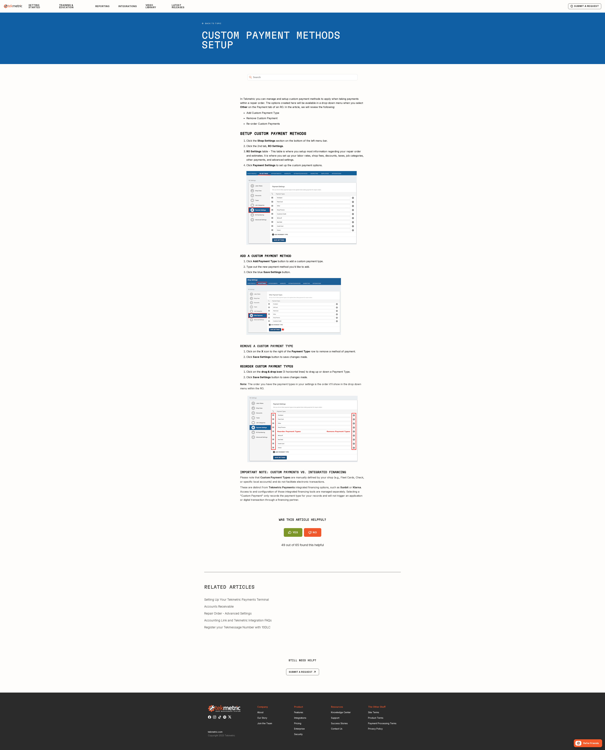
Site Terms (373, 712)
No (315, 532)
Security (298, 734)
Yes (295, 532)
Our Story (262, 717)
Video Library (151, 6)
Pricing (297, 723)
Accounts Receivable (219, 606)
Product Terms (375, 717)
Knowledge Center (341, 712)
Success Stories (339, 723)
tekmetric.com (215, 731)
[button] (41, 6)
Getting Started (34, 6)
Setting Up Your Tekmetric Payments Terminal (236, 599)
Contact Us (336, 728)
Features (298, 712)
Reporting (102, 6)
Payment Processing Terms (382, 723)
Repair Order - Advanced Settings (228, 613)
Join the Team (264, 723)
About (260, 712)
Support (335, 717)
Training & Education (66, 6)
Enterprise (299, 728)
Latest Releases (178, 6)
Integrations (127, 6)
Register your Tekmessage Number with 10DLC (237, 627)
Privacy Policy (375, 728)
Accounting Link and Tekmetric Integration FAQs (238, 620)
